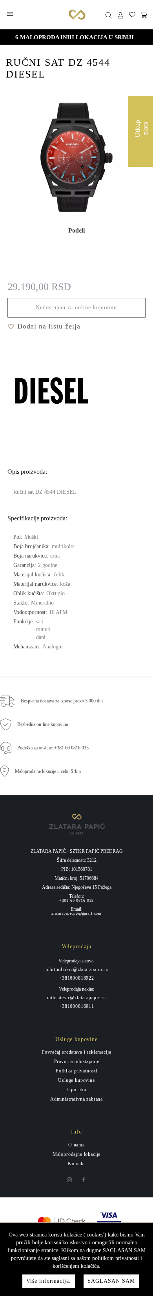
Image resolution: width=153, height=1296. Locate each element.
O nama (76, 1145)
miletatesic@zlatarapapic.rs (76, 997)
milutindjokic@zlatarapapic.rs (76, 969)
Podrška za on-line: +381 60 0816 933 (53, 748)
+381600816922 (76, 978)
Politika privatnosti (76, 1071)
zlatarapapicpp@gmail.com (76, 913)
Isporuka (76, 1089)
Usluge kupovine (76, 1080)
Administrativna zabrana (76, 1099)
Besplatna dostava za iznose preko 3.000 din (62, 701)
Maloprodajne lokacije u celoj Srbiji (48, 771)
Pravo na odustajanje (76, 1061)
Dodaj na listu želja (47, 326)
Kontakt (76, 1163)
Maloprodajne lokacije (77, 1154)
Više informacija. (48, 1281)
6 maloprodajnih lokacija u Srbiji (74, 37)
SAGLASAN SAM (111, 1281)
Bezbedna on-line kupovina (42, 724)
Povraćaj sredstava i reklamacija (76, 1052)
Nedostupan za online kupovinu (76, 307)
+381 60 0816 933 (76, 901)
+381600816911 (76, 1006)
